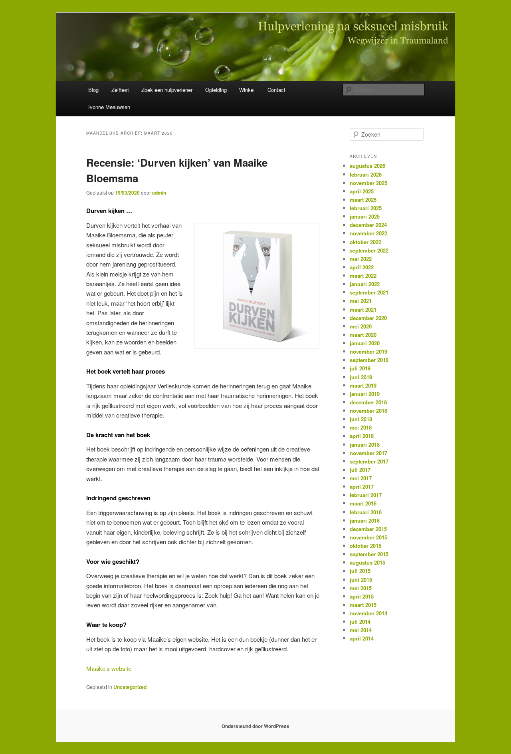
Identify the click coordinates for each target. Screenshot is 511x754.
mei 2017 (361, 478)
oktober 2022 (365, 242)
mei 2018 (361, 427)
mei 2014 (361, 630)
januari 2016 (365, 520)
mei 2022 (361, 259)
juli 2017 (360, 469)
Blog (93, 90)
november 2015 (368, 537)
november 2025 (368, 183)
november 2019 (368, 351)
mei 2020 (361, 326)
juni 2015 (361, 579)
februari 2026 (366, 174)
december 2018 (368, 402)
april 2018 (362, 436)
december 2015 (368, 529)
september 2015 (369, 554)
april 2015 (362, 596)
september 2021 (369, 292)
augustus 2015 (367, 562)
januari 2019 (365, 394)
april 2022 (362, 267)
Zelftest (120, 90)
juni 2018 (361, 419)
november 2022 (368, 233)
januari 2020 (365, 343)
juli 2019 (360, 368)
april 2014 (362, 638)
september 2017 (369, 461)
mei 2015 (361, 588)
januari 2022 (365, 284)
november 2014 (368, 613)
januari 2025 (365, 216)
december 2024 (368, 225)
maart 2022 (363, 275)
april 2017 (362, 486)
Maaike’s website (108, 668)
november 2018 (368, 410)
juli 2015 (360, 571)
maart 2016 (363, 503)
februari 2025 (366, 208)
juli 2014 (360, 621)
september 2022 (369, 250)
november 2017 (368, 453)
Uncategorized (130, 686)
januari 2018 (365, 444)
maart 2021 (363, 309)
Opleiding (216, 90)
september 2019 (369, 360)
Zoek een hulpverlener (166, 90)
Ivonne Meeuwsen (109, 107)
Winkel (247, 90)
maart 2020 (363, 334)
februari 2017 (366, 495)
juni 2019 (361, 377)
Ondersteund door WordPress (255, 726)
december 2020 (368, 318)
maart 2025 (363, 199)
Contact (276, 90)
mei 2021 (361, 300)
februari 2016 (366, 512)
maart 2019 (363, 385)
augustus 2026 (367, 165)
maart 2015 (363, 605)
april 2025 (362, 191)
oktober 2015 (365, 545)
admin (159, 192)
